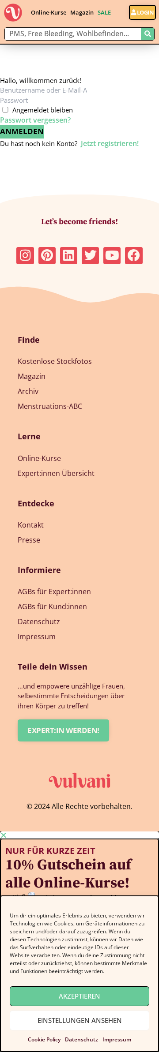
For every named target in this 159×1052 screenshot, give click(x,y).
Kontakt (31, 525)
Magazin (82, 12)
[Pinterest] (47, 255)
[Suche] (147, 34)
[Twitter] (90, 255)
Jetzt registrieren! (110, 143)
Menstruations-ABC (50, 406)
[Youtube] (112, 255)
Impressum (116, 1039)
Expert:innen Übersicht (56, 473)
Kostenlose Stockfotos (55, 361)
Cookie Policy (44, 1039)
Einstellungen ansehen (80, 1020)
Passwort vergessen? (35, 120)
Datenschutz (81, 1039)
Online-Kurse (48, 12)
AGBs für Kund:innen (52, 606)
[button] (79, 835)
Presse (29, 540)
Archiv (28, 391)
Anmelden (22, 131)
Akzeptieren (79, 996)
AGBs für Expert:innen (54, 591)
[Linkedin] (68, 255)
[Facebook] (133, 255)
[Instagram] (25, 255)
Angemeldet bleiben (42, 109)
